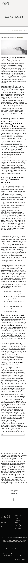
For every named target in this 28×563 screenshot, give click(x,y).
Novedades (15, 30)
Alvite (16, 518)
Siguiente (14, 492)
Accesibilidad (18, 529)
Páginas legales (19, 525)
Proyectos (17, 520)
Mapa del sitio (18, 527)
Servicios (3, 525)
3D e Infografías (5, 527)
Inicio (9, 30)
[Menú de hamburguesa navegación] (24, 3)
